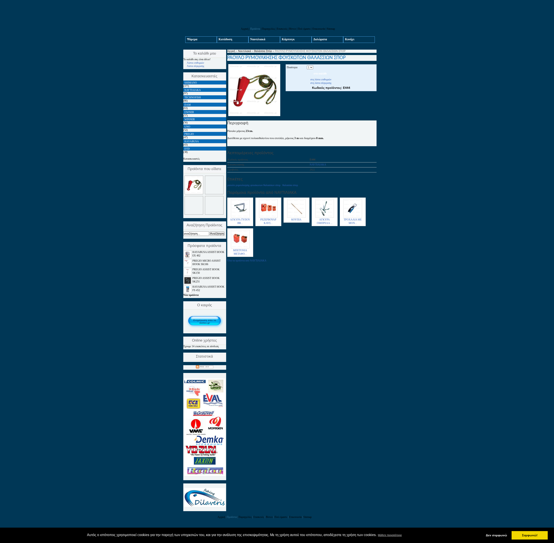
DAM (187, 104)
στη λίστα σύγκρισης (321, 82)
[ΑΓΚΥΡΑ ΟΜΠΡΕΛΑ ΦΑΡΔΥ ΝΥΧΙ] (324, 217)
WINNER (189, 119)
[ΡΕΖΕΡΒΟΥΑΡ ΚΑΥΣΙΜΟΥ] (268, 217)
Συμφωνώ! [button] (530, 535)
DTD (187, 148)
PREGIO (189, 134)
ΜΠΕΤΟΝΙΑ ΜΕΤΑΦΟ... (240, 252)
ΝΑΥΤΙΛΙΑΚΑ (318, 164)
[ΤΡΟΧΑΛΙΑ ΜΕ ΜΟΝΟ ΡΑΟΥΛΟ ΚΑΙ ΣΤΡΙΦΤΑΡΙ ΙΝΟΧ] (352, 217)
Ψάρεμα (192, 39)
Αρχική (244, 28)
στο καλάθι (320, 73)
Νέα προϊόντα (191, 295)
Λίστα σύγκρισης (195, 66)
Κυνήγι (349, 39)
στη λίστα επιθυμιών (320, 79)
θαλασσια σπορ (290, 185)
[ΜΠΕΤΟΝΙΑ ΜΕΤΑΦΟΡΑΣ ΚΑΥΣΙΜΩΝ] (240, 248)
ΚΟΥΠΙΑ (296, 219)
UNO (187, 126)
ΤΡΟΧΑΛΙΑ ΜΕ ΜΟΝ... (353, 221)
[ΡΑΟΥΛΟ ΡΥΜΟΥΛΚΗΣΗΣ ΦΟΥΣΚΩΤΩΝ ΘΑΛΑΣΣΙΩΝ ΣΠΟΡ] (254, 115)
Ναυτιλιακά (257, 39)
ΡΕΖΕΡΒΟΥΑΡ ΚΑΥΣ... (268, 221)
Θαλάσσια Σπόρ (263, 51)
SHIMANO (190, 82)
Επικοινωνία (318, 28)
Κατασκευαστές (191, 158)
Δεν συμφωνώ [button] (496, 535)
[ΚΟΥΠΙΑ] (296, 217)
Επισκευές (282, 28)
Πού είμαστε (304, 28)
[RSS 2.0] (204, 366)
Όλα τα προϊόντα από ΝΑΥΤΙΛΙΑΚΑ (246, 260)
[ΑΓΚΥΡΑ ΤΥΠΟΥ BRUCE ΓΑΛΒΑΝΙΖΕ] (240, 217)
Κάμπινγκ (288, 39)
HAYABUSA (191, 141)
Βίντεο (292, 28)
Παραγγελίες (268, 28)
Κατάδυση (225, 39)
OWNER (189, 112)
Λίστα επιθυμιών (195, 62)
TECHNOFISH (192, 97)
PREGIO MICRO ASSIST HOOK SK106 (206, 262)
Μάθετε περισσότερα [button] (390, 535)
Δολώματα (320, 39)
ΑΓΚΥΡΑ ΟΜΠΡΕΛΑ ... (324, 221)
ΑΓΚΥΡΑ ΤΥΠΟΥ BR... (240, 221)
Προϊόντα (255, 28)
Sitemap (331, 28)
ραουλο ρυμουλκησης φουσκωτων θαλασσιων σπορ (253, 185)
